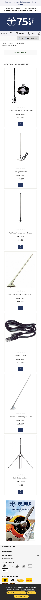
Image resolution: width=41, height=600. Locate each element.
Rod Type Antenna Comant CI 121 (20, 294)
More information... (28, 590)
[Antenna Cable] (20, 331)
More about (7, 552)
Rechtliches (7, 555)
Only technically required (16, 593)
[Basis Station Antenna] (20, 453)
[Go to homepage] (20, 22)
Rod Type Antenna (20, 172)
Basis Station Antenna (20, 478)
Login (33, 33)
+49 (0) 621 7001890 (13, 8)
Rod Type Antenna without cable (20, 233)
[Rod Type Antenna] (20, 147)
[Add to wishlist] (34, 70)
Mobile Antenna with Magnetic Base (20, 110)
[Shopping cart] (39, 33)
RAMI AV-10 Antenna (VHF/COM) (20, 417)
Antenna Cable (20, 355)
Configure (31, 593)
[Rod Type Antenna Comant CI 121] (20, 270)
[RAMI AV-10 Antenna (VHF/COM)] (20, 392)
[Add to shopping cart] (20, 124)
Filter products (21, 53)
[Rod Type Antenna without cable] (20, 208)
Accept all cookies (21, 596)
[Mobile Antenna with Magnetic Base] (20, 86)
